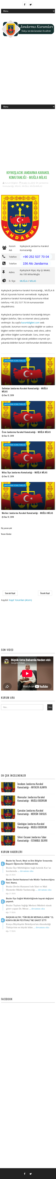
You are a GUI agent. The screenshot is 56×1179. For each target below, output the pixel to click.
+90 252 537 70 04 (36, 256)
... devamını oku (25, 871)
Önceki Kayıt (45, 593)
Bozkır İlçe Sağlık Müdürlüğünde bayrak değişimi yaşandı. (30, 900)
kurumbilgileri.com (30, 322)
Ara (49, 707)
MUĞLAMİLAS (36, 186)
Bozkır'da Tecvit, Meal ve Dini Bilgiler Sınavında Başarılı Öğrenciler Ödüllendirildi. (29, 862)
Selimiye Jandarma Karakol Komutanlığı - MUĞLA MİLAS (25, 390)
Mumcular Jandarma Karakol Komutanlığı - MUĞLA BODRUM (32, 798)
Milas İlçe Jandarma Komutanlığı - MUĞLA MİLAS (24, 472)
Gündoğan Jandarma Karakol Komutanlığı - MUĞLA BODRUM (32, 825)
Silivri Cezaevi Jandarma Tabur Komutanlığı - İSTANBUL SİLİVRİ (32, 838)
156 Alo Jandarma (35, 263)
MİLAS (18, 186)
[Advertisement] (28, 73)
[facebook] (24, 4)
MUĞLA (25, 186)
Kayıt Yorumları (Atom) (20, 600)
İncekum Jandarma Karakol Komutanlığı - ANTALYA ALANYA (32, 785)
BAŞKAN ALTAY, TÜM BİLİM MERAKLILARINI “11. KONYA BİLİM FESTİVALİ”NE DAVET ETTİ (30, 919)
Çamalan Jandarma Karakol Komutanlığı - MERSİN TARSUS (32, 812)
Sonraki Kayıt (10, 593)
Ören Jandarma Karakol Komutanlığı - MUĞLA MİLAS (26, 432)
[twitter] (30, 4)
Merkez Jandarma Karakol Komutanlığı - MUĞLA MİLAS (27, 512)
